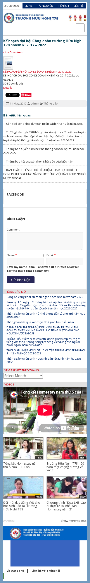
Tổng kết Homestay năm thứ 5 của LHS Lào (20, 465)
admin (35, 103)
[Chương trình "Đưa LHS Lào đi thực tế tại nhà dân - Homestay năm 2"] (67, 487)
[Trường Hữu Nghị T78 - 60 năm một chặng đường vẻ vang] (67, 448)
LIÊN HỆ (78, 6)
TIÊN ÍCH (63, 6)
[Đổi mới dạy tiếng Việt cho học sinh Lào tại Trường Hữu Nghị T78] (23, 487)
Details (7, 88)
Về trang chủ (15, 571)
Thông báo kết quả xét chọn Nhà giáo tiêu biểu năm (39, 161)
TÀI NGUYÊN (45, 6)
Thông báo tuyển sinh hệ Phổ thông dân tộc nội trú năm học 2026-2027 (46, 315)
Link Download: (13, 52)
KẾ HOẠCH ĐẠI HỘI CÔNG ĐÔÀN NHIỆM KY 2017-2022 (37, 71)
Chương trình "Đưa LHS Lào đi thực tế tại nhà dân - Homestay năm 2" (66, 505)
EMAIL (28, 6)
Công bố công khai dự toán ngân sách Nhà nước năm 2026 (44, 124)
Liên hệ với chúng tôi (46, 571)
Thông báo (50, 103)
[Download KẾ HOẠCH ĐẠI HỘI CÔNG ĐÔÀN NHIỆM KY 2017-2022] (45, 63)
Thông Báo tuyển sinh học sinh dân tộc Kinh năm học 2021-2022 (45, 360)
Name (11, 255)
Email (50, 255)
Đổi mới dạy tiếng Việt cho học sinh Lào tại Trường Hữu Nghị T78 (21, 505)
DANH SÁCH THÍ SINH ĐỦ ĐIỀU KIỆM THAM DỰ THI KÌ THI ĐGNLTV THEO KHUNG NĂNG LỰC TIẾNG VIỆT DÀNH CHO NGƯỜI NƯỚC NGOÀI (44, 174)
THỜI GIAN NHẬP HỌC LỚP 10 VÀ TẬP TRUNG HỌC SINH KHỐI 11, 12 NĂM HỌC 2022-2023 (46, 351)
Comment (13, 229)
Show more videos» (74, 521)
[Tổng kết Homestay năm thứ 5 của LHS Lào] (23, 448)
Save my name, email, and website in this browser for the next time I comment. (43, 269)
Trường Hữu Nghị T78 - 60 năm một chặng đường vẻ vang (65, 466)
